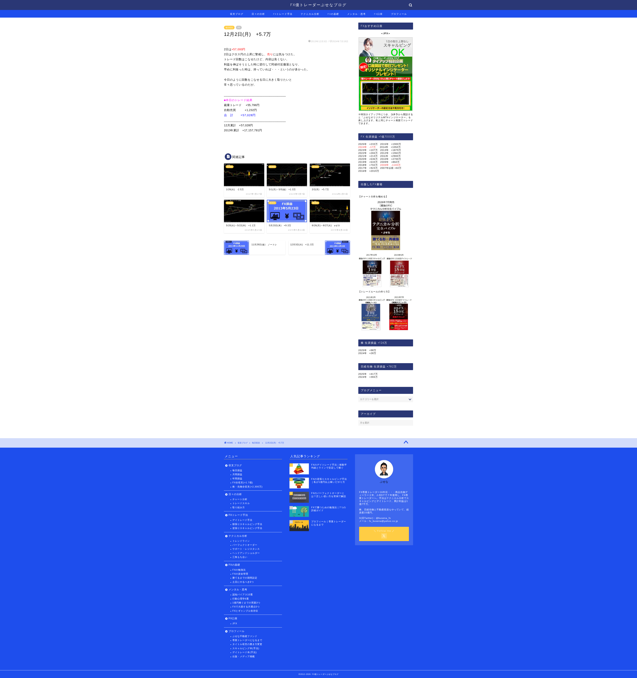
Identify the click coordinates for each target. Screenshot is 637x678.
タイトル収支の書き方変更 (247, 644)
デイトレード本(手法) (244, 652)
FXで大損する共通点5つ (246, 606)
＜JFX (384, 33)
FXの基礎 (333, 13)
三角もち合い (239, 557)
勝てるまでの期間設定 (244, 578)
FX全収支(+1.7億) (242, 482)
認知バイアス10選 (242, 594)
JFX (234, 623)
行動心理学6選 (240, 599)
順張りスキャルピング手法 (247, 524)
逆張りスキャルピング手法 (247, 528)
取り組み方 (238, 507)
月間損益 (237, 474)
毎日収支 (229, 28)
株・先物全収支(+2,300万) (247, 486)
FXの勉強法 (239, 570)
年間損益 (237, 478)
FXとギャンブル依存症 (245, 611)
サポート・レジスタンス (246, 549)
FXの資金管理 (240, 574)
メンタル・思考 (356, 13)
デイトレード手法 (242, 520)
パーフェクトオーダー (244, 545)
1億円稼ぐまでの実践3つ (246, 602)
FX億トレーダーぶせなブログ (318, 4)
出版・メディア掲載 (243, 656)
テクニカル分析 (310, 13)
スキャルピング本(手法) (245, 648)
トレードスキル (241, 503)
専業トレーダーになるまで (247, 640)
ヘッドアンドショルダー (246, 553)
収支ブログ (236, 13)
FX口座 (378, 13)
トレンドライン (241, 541)
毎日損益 (237, 470)
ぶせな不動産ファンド (244, 636)
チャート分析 (239, 499)
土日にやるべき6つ (243, 582)
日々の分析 (258, 13)
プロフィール (399, 13)
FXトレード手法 (282, 13)
